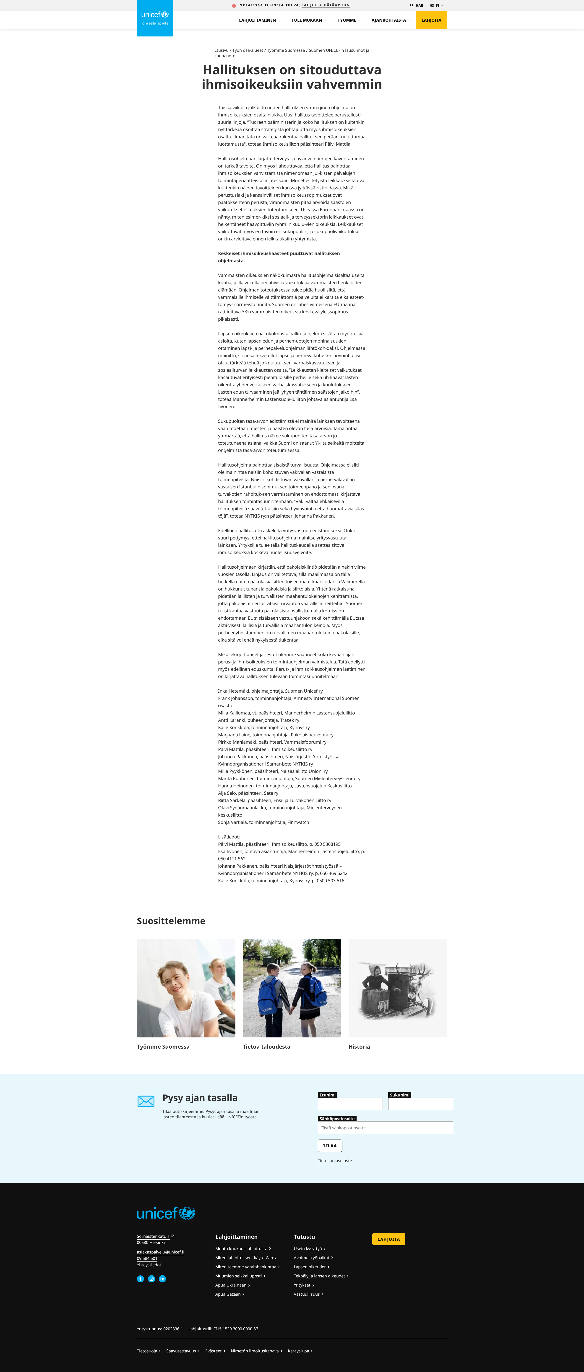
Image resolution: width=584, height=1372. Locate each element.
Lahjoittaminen (257, 20)
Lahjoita (431, 20)
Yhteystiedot (149, 1264)
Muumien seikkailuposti (238, 1276)
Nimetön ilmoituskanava (255, 1351)
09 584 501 (147, 1258)
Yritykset (302, 1285)
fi (437, 5)
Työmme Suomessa (286, 50)
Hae (419, 5)
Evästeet (213, 1351)
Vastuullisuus (307, 1294)
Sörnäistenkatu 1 (153, 1236)
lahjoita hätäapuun (326, 5)
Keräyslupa (298, 1351)
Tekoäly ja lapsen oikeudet (319, 1276)
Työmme (347, 20)
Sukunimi (399, 1095)
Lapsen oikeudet (310, 1266)
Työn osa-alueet (247, 50)
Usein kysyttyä (308, 1248)
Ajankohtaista (389, 20)
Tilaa (330, 1145)
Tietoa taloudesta (267, 1046)
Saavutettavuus (181, 1351)
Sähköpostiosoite (337, 1118)
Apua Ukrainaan (230, 1285)
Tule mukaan (307, 20)
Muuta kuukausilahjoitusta (241, 1248)
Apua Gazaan (228, 1294)
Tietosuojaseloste (335, 1160)
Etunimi (328, 1095)
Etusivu (221, 50)
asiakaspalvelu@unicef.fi (160, 1252)
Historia (359, 1046)
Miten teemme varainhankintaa (245, 1266)
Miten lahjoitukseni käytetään (244, 1257)
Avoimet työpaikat (311, 1257)
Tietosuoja (147, 1351)
